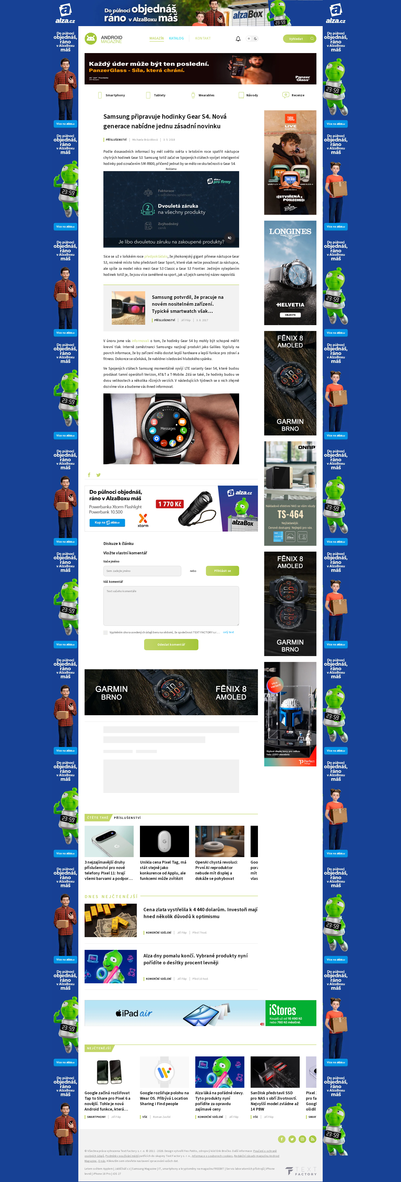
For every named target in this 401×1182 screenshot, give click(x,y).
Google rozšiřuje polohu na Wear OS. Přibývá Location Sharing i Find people (164, 1098)
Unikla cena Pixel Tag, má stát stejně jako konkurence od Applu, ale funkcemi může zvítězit (163, 870)
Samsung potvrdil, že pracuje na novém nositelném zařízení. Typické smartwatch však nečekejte (187, 304)
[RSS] (312, 1139)
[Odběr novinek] (238, 39)
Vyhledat (296, 39)
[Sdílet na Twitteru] (98, 476)
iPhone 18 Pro (102, 1174)
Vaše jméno (111, 561)
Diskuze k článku (118, 544)
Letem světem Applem (99, 1169)
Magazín (157, 38)
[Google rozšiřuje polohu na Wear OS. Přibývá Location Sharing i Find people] (164, 1072)
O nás (101, 1161)
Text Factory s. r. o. (133, 1151)
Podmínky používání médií (122, 1156)
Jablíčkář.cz (122, 1169)
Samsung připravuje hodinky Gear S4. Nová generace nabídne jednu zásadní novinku (165, 121)
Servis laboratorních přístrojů (245, 1169)
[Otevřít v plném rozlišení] (171, 429)
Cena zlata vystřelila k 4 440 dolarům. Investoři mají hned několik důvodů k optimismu (200, 913)
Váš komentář (113, 582)
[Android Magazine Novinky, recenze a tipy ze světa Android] (103, 38)
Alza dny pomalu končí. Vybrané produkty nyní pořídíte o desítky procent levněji (195, 959)
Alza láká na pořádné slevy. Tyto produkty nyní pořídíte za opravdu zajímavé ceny (219, 1101)
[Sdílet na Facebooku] (89, 476)
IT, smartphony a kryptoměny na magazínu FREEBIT (191, 1169)
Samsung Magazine (144, 1169)
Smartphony (96, 1117)
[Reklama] (65, 13)
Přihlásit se (222, 571)
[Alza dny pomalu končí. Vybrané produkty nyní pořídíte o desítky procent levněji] (111, 966)
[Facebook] (282, 1139)
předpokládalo (156, 256)
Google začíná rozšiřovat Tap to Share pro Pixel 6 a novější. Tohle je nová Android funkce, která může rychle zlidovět (107, 1101)
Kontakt (203, 38)
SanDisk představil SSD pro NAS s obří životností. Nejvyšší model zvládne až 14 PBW (275, 1101)
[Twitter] (292, 1139)
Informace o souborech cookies (212, 1156)
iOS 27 (117, 1174)
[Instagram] (302, 1139)
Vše (144, 1117)
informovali (140, 341)
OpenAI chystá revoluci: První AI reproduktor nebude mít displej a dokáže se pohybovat (216, 870)
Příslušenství (116, 140)
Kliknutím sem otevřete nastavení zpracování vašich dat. (142, 1161)
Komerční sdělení (158, 933)
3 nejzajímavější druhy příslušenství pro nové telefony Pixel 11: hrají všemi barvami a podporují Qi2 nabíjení (109, 870)
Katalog (176, 38)
